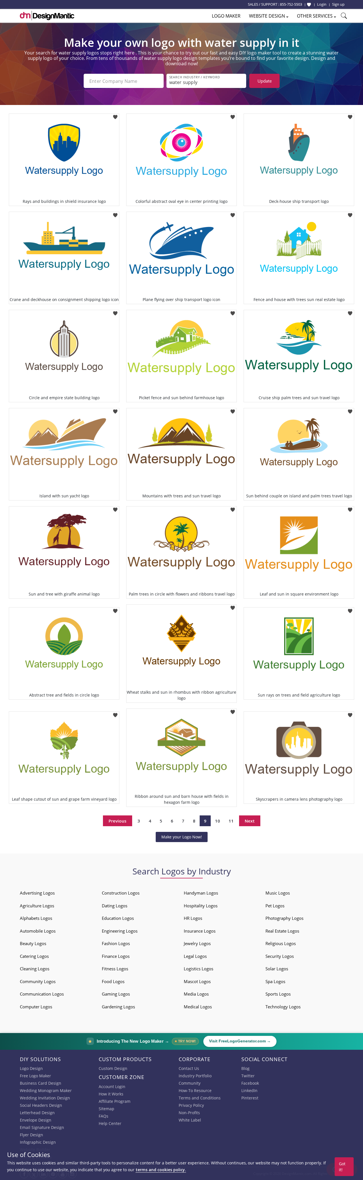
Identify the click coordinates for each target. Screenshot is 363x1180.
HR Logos (193, 918)
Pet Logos (274, 905)
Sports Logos (278, 994)
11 (231, 821)
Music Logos (277, 893)
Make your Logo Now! (181, 837)
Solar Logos (276, 968)
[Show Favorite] (309, 4)
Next (250, 821)
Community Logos (38, 981)
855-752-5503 (291, 4)
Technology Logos (283, 1006)
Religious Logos (280, 943)
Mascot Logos (197, 981)
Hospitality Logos (201, 905)
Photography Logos (284, 918)
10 (217, 821)
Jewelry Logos (197, 943)
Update (265, 81)
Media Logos (196, 994)
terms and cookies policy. (161, 1169)
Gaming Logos (116, 994)
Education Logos (118, 918)
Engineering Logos (120, 931)
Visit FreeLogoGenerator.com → (240, 1041)
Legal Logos (195, 956)
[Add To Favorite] (115, 115)
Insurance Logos (200, 931)
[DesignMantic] (47, 15)
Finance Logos (116, 956)
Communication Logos (42, 994)
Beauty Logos (33, 943)
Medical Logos (198, 1006)
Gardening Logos (118, 1006)
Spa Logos (275, 981)
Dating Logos (114, 905)
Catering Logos (34, 956)
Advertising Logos (37, 893)
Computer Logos (36, 1006)
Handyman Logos (201, 893)
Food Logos (113, 981)
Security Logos (279, 956)
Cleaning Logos (34, 968)
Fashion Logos (116, 943)
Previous (117, 821)
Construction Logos (121, 893)
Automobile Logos (38, 931)
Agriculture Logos (37, 905)
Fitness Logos (115, 968)
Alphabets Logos (36, 918)
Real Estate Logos (282, 931)
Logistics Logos (198, 968)
